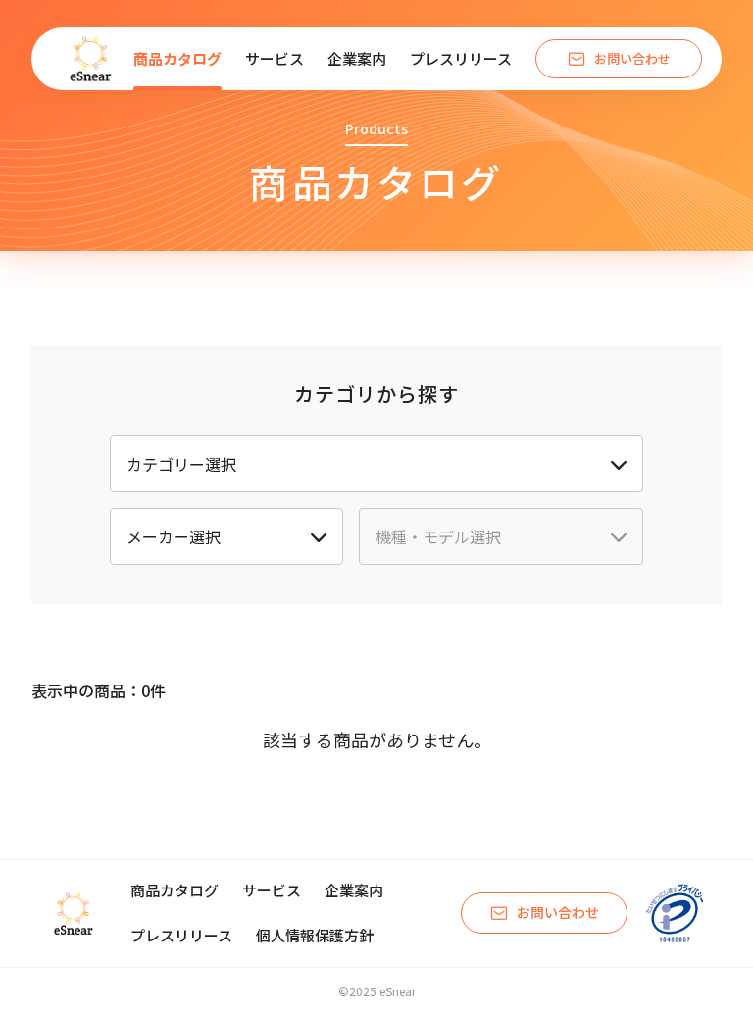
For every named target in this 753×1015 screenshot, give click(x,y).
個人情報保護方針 (315, 935)
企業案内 (356, 58)
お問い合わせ (632, 58)
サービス (274, 58)
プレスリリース (461, 58)
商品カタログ (177, 58)
